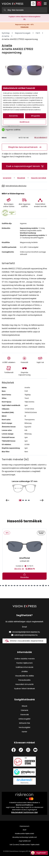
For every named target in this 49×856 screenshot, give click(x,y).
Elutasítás (13, 116)
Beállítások (24, 122)
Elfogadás (35, 116)
